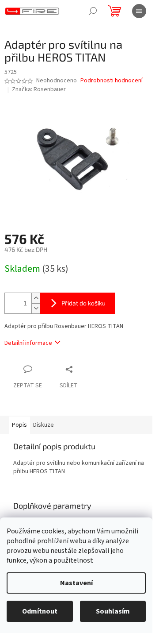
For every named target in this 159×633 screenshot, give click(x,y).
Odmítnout (39, 611)
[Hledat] (93, 11)
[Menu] (139, 11)
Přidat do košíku (83, 303)
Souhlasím (113, 611)
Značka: (39, 89)
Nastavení (76, 583)
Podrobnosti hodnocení (111, 81)
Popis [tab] (19, 425)
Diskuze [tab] (43, 425)
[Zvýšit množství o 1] (35, 298)
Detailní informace (28, 343)
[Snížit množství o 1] (35, 308)
